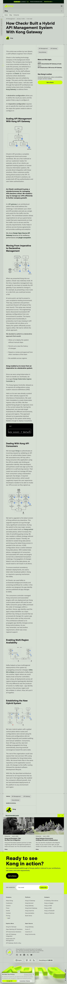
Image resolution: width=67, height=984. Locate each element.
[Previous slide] (59, 815)
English (18, 960)
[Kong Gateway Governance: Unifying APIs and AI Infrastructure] (18, 834)
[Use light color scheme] (30, 960)
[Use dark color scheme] (34, 960)
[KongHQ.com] (9, 6)
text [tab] (10, 426)
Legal (8, 918)
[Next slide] (62, 815)
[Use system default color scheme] (27, 960)
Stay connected (10, 887)
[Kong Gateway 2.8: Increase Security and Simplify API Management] (49, 834)
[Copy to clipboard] (30, 431)
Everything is (46, 960)
